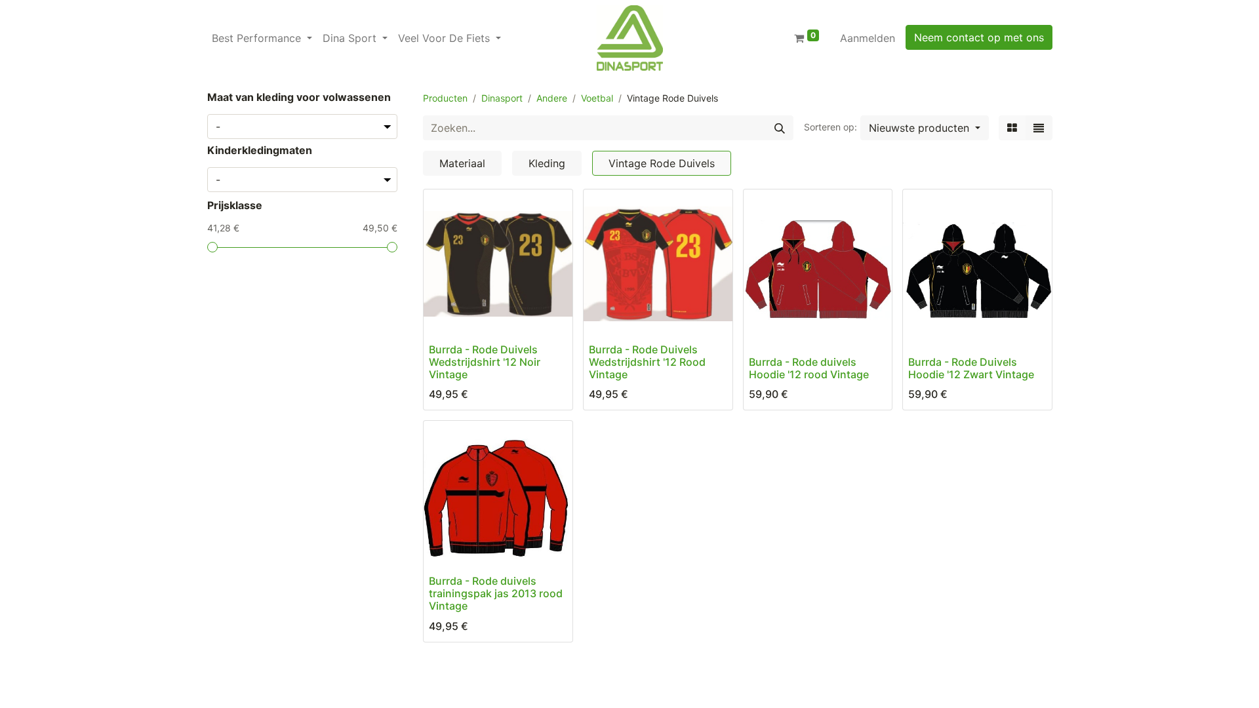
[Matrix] (1012, 127)
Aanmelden (867, 38)
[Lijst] (1038, 127)
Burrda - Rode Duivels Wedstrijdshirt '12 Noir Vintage (484, 362)
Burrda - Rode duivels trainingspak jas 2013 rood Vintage (496, 593)
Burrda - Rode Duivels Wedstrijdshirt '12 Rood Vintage (647, 362)
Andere (551, 98)
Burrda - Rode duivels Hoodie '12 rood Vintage (809, 368)
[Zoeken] (779, 127)
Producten (445, 98)
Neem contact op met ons (979, 37)
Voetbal (597, 98)
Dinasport (502, 98)
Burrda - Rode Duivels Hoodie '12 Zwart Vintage (971, 368)
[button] (924, 127)
